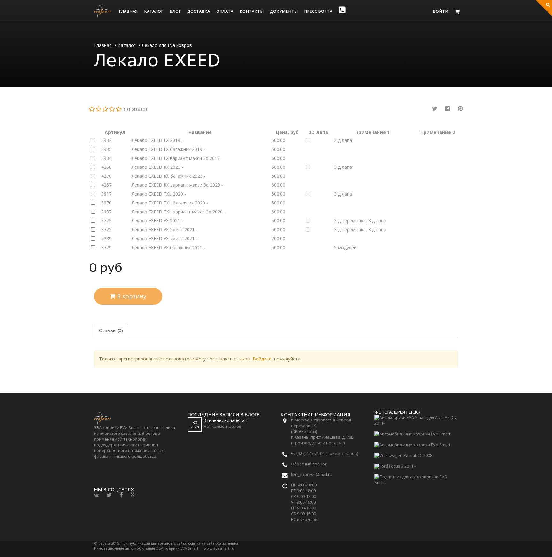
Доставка (198, 11)
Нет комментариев (222, 426)
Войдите (262, 359)
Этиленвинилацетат (225, 420)
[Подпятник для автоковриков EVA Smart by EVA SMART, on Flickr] (416, 479)
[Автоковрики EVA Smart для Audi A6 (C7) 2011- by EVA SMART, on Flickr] (416, 420)
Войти (440, 11)
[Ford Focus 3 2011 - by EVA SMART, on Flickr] (395, 466)
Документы (284, 11)
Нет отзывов (136, 109)
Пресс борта (318, 11)
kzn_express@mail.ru (311, 474)
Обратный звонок (309, 464)
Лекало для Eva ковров (167, 45)
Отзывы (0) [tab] (111, 330)
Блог (175, 11)
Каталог (153, 11)
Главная (128, 11)
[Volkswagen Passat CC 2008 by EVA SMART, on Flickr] (403, 455)
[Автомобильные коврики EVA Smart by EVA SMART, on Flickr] (412, 433)
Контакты (252, 11)
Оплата (224, 11)
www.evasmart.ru (219, 548)
